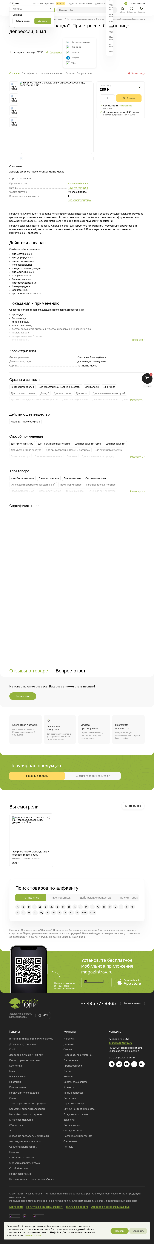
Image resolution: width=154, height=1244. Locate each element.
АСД (11, 1130)
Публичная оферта (77, 1206)
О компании (70, 1141)
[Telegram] (125, 3)
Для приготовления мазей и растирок (68, 450)
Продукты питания (20, 1173)
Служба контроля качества (79, 1109)
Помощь (68, 1146)
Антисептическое (49, 478)
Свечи (12, 1098)
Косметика (15, 1065)
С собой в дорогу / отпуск (24, 1163)
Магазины (69, 1038)
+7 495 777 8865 (98, 1003)
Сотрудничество (73, 1130)
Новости (68, 1076)
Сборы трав (16, 1125)
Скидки (67, 1049)
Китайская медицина (21, 1119)
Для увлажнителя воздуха (26, 450)
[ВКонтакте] (119, 1064)
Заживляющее (72, 478)
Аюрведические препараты (25, 1141)
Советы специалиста (75, 1082)
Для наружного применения (54, 443)
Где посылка (70, 1060)
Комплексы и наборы (21, 1157)
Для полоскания (115, 443)
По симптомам (17, 1087)
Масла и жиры (17, 1076)
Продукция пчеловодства (24, 1092)
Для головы (92, 387)
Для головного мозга (23, 393)
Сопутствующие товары (23, 1146)
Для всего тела (62, 393)
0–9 (92, 912)
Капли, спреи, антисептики (24, 1060)
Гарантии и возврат (74, 1103)
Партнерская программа (77, 1136)
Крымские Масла (78, 187)
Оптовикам (69, 1098)
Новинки (14, 1152)
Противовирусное (71, 484)
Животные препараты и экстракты (29, 1136)
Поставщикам (71, 1125)
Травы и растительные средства (27, 1103)
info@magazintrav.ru (120, 1042)
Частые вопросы (73, 1092)
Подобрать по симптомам (78, 1054)
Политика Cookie (32, 1235)
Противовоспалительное (101, 484)
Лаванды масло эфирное (25, 421)
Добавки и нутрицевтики (23, 1044)
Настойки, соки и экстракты (25, 1114)
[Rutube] (142, 1064)
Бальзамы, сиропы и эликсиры (27, 1109)
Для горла (109, 387)
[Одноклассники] (134, 1064)
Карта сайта (16, 1206)
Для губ (44, 393)
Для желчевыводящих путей (109, 393)
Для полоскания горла (88, 443)
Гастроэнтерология (22, 387)
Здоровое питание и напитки (26, 1054)
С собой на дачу (18, 1168)
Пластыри (15, 1082)
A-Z (84, 912)
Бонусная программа (75, 1114)
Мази (12, 1071)
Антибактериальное (22, 478)
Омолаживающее (95, 478)
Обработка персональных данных (110, 1206)
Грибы (13, 1049)
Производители (72, 1065)
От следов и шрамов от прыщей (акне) (33, 484)
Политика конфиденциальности (44, 1206)
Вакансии (69, 1119)
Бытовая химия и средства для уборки (31, 1179)
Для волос (82, 393)
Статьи (67, 1071)
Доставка (68, 1044)
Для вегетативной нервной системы (59, 387)
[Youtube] (127, 1064)
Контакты (68, 1087)
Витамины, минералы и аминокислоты (31, 1038)
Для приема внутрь (22, 443)
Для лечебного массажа (109, 450)
